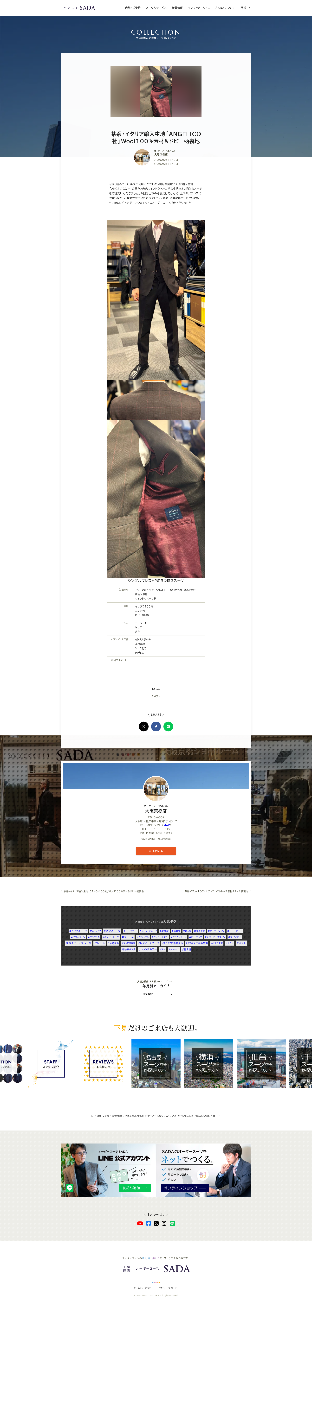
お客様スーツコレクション (148, 922)
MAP (166, 825)
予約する (157, 851)
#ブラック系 (142, 937)
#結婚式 (176, 931)
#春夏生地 (199, 931)
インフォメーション (199, 7)
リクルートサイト (166, 1288)
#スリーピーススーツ (215, 937)
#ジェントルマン (160, 937)
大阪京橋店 (156, 809)
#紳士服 (186, 949)
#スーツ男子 (130, 931)
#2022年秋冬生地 (197, 943)
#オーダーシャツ (216, 931)
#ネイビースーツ (110, 937)
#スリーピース (235, 931)
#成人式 (230, 943)
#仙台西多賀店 (128, 949)
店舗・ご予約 (133, 7)
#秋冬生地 (113, 943)
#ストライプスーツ (148, 931)
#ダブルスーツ (78, 937)
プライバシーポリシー (143, 1288)
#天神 (162, 949)
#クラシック (173, 949)
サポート (246, 7)
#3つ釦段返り (128, 943)
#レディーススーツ (148, 943)
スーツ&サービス (156, 7)
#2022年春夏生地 (172, 943)
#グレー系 (128, 937)
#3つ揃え (164, 931)
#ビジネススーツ (78, 931)
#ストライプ (95, 931)
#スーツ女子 (234, 937)
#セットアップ (195, 937)
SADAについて (225, 7)
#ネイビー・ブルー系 (78, 943)
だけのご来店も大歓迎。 (156, 1028)
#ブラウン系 (94, 937)
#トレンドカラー (147, 949)
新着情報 (177, 7)
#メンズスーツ (112, 931)
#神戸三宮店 (216, 943)
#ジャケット (99, 943)
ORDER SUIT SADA (151, 1295)
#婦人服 (187, 931)
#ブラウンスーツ (178, 937)
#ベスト (156, 696)
